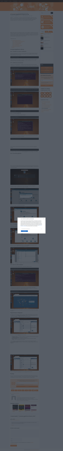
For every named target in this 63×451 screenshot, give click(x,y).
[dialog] (31, 226)
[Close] (44, 219)
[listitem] (31, 228)
